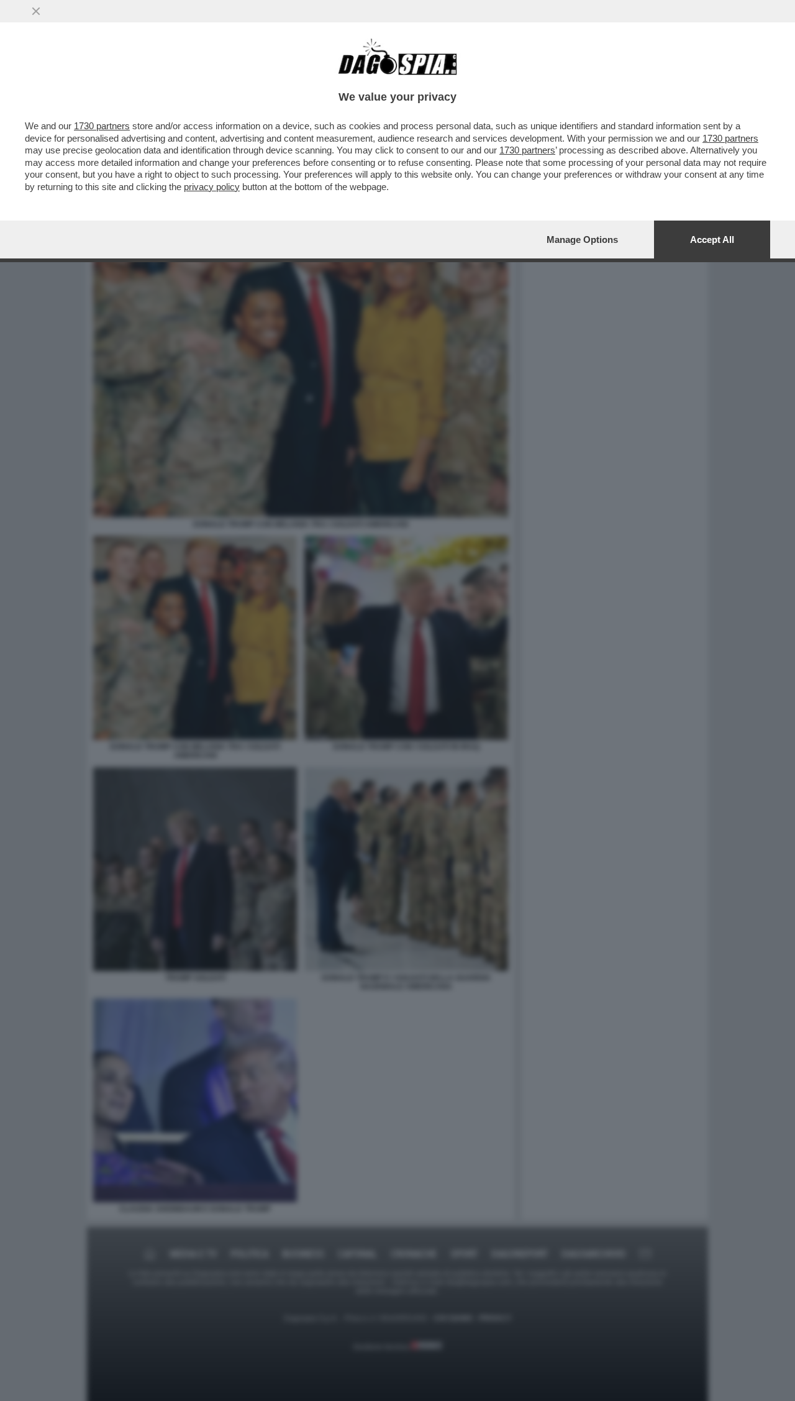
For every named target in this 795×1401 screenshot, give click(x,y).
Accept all (712, 239)
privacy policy (212, 186)
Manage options (582, 239)
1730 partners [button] (102, 126)
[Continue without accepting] (36, 11)
